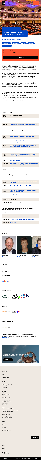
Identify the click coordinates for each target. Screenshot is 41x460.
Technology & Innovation (6, 377)
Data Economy (4, 371)
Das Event (4, 39)
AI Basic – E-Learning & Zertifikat (7, 411)
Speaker (13, 39)
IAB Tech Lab (4, 256)
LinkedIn (8, 453)
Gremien (3, 421)
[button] (37, 245)
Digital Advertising (16, 43)
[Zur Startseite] (3, 3)
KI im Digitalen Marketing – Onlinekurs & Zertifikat (10, 413)
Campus (3, 407)
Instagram (4, 453)
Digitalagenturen (31, 43)
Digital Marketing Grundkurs (6, 414)
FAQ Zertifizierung (5, 403)
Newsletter (4, 448)
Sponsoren (19, 39)
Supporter (3, 424)
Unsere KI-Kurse (5, 404)
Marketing (3, 374)
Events (8, 29)
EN (38, 458)
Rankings (3, 445)
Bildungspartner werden (6, 400)
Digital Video (23, 43)
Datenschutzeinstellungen (26, 458)
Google (18, 256)
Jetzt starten (4, 427)
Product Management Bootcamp (7, 417)
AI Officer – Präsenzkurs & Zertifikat (8, 408)
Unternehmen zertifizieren (6, 397)
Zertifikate (4, 391)
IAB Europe (34, 256)
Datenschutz (18, 458)
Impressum (34, 458)
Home (4, 29)
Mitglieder (3, 423)
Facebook (2, 453)
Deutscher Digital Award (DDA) (7, 384)
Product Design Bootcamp (6, 416)
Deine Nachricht (5, 337)
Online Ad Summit (5, 387)
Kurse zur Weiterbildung (6, 394)
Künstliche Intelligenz (6, 43)
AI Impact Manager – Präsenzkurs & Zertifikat (10, 410)
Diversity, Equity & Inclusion (6, 430)
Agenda (9, 39)
